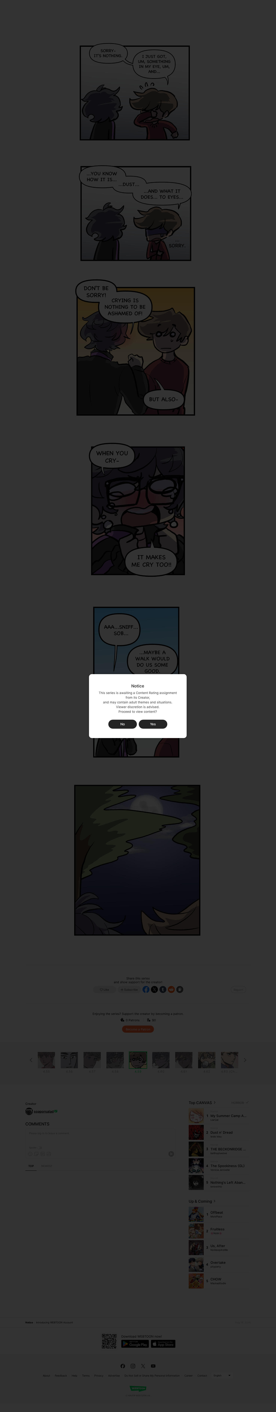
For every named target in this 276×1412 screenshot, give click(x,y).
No (122, 724)
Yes (153, 724)
